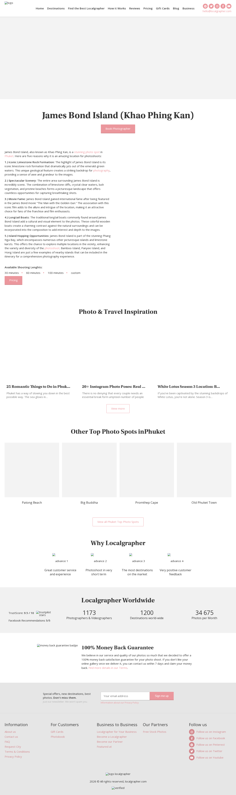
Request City (13, 746)
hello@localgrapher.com (217, 11)
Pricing (148, 8)
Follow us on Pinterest (210, 744)
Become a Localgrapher (112, 736)
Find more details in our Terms (107, 668)
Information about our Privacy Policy (120, 703)
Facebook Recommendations (29, 620)
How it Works (117, 8)
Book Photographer (118, 128)
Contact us (11, 736)
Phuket (9, 156)
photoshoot (52, 248)
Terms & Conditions (17, 751)
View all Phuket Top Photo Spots (118, 522)
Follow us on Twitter (209, 751)
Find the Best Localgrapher (86, 8)
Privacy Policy (13, 756)
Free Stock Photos (154, 731)
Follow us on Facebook (210, 738)
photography (101, 170)
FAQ (7, 741)
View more (118, 408)
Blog (176, 8)
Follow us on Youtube (209, 757)
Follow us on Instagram (211, 731)
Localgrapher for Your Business (117, 731)
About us (10, 731)
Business (189, 8)
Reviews (134, 8)
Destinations (56, 8)
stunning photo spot (87, 152)
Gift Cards (163, 8)
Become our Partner (110, 741)
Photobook (58, 736)
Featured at (104, 746)
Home (40, 8)
